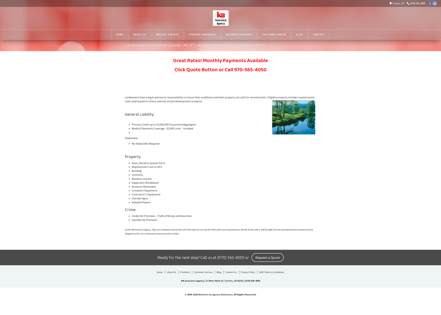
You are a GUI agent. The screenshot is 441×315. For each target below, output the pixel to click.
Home (160, 272)
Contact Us (231, 272)
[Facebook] (430, 3)
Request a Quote (267, 257)
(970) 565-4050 (417, 3)
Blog (219, 272)
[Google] (435, 3)
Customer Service (203, 272)
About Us (171, 272)
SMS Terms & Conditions (271, 272)
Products (185, 272)
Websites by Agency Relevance (215, 294)
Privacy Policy (248, 272)
